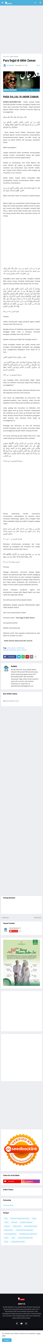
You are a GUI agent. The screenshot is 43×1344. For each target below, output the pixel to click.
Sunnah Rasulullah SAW (25, 1238)
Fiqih (5, 1218)
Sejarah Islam (8, 1230)
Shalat (34, 1218)
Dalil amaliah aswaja (30, 1226)
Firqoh (6, 1222)
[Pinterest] (27, 657)
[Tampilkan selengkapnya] (35, 657)
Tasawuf (7, 1226)
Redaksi (14, 666)
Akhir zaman (14, 56)
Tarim (13, 1238)
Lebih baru (5, 917)
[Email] (31, 657)
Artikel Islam (20, 648)
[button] (2, 2)
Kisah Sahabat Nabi (10, 1234)
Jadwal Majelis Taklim (17, 1241)
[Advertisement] (21, 29)
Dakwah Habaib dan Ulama (12, 650)
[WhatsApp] (23, 657)
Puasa (6, 1238)
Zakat (6, 1241)
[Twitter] (19, 657)
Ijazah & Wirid (17, 1226)
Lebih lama (37, 917)
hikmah (24, 650)
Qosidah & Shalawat (26, 1222)
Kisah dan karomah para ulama (20, 1218)
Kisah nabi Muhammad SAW (24, 1230)
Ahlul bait (14, 1222)
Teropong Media (8, 1205)
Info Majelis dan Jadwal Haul (28, 1234)
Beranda (6, 56)
